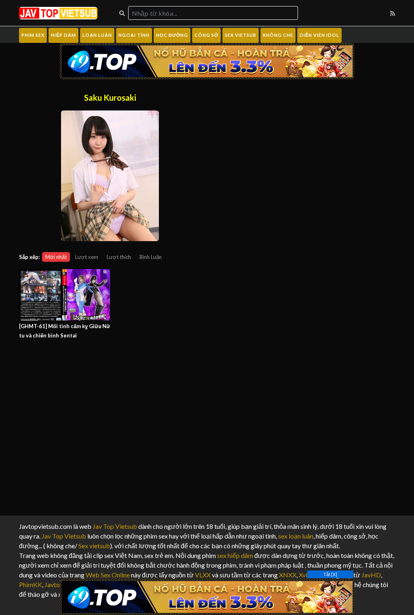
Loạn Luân (97, 35)
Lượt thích (119, 257)
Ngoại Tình (134, 35)
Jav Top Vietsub (115, 526)
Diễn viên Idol (319, 35)
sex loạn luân (295, 536)
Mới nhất (56, 257)
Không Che (278, 35)
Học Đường (172, 35)
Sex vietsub (93, 545)
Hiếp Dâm (63, 35)
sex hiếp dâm (235, 555)
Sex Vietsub (240, 35)
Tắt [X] (330, 574)
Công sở (206, 35)
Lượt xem (86, 257)
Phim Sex (32, 35)
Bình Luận (150, 257)
